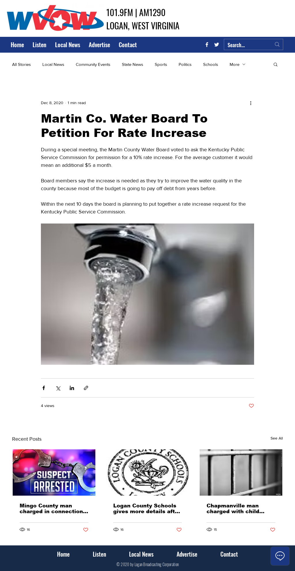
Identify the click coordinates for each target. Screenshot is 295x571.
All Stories (21, 64)
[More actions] (250, 102)
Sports (161, 64)
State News (132, 64)
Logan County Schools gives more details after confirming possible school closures (147, 508)
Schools (210, 64)
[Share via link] (86, 388)
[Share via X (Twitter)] (57, 388)
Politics (185, 64)
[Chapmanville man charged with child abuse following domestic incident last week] (241, 472)
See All (277, 438)
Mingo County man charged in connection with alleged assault (51, 508)
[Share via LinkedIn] (72, 388)
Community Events (93, 64)
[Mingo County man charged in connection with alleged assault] (54, 472)
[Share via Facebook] (43, 388)
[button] (275, 64)
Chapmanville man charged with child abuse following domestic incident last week (238, 508)
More (234, 64)
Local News (53, 64)
